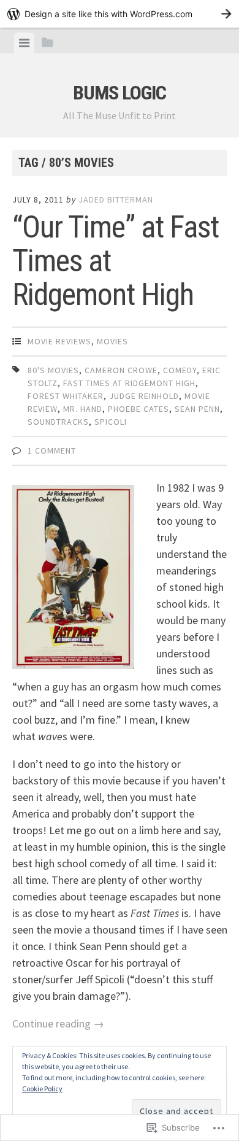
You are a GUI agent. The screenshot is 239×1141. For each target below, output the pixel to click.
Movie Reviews (59, 341)
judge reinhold (144, 395)
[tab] (24, 43)
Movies (112, 341)
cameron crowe (121, 370)
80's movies (53, 370)
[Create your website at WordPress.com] (119, 14)
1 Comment (52, 450)
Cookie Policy (42, 1088)
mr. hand (82, 408)
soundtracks (58, 421)
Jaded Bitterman (115, 199)
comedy (180, 370)
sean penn (197, 408)
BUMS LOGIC (119, 92)
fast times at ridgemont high (129, 383)
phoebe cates (138, 408)
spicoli (110, 421)
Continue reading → (58, 1023)
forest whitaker (66, 395)
